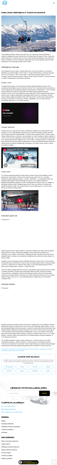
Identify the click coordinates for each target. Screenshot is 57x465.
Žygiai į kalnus (5, 444)
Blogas (3, 421)
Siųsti (44, 393)
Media (48, 367)
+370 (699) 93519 (29, 463)
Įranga (22, 367)
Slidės (22, 371)
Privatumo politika (6, 455)
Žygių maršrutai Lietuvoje (9, 450)
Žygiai (47, 371)
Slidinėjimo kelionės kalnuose (10, 447)
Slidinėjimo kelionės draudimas (10, 426)
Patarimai (9, 371)
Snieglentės (35, 371)
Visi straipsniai (9, 367)
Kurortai (35, 367)
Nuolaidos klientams (7, 424)
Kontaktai (4, 432)
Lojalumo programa (7, 429)
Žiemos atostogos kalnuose (9, 441)
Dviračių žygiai (5, 452)
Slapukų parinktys (6, 458)
